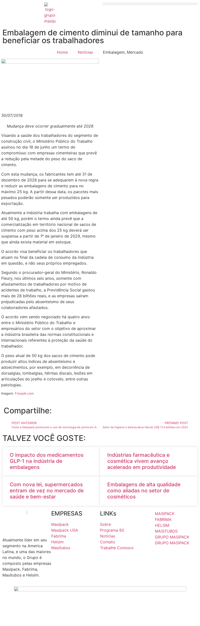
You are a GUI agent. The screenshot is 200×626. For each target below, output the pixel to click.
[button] (150, 3)
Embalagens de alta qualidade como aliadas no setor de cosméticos (143, 490)
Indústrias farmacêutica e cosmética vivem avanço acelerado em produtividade (142, 461)
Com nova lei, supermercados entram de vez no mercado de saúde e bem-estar (47, 490)
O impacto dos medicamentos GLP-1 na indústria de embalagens (46, 461)
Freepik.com (24, 393)
